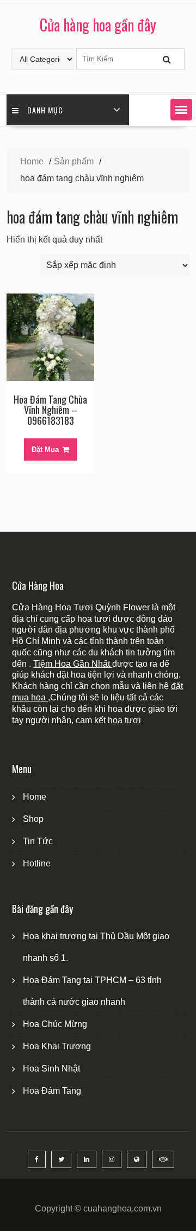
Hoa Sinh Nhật (51, 1068)
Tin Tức (38, 841)
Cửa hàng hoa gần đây (98, 25)
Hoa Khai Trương (57, 1046)
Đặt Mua (45, 449)
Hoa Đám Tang (52, 1090)
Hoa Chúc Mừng (55, 1024)
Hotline (37, 863)
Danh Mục (45, 110)
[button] (181, 109)
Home (34, 796)
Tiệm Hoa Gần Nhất (72, 663)
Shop (33, 819)
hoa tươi (124, 720)
